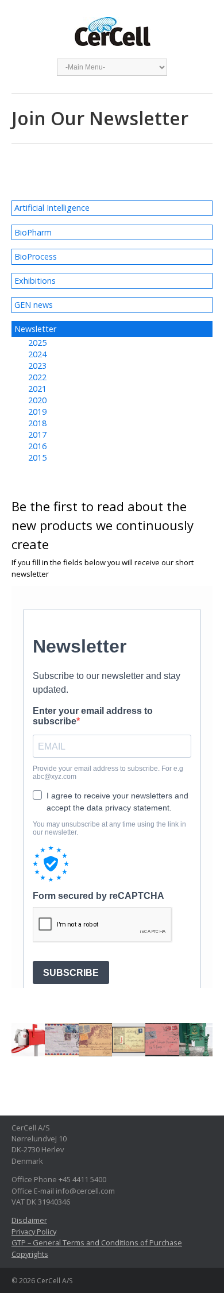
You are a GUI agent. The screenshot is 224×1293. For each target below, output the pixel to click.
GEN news (33, 304)
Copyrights (29, 1254)
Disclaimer (29, 1220)
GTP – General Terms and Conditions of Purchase (96, 1242)
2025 (37, 342)
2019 (37, 411)
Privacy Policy (33, 1231)
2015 (37, 457)
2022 (37, 377)
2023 (37, 365)
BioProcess (35, 256)
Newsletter (35, 328)
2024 (37, 354)
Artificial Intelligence (52, 207)
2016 (37, 446)
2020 (37, 400)
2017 (37, 434)
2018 (37, 423)
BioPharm (33, 232)
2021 (37, 388)
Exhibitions (35, 280)
